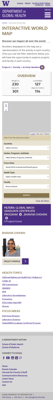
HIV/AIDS (6, 288)
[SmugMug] (20, 358)
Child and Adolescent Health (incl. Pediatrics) (22, 277)
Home (4, 23)
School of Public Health (12, 344)
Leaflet (32, 134)
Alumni (27, 3)
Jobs (4, 385)
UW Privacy (6, 397)
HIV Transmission (10, 285)
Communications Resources (14, 375)
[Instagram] (12, 358)
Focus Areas (9, 163)
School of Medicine (10, 347)
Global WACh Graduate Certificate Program (19, 211)
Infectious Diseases (11, 316)
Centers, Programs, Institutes (16, 153)
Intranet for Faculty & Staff (14, 372)
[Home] (14, 13)
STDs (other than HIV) (11, 303)
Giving (47, 5)
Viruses (5, 306)
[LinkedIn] (16, 358)
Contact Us (39, 5)
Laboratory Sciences (11, 320)
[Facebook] (4, 358)
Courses (20, 3)
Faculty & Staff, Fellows (41, 3)
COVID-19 (6, 281)
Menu (48, 10)
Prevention (7, 299)
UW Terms (18, 397)
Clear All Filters (42, 200)
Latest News (8, 378)
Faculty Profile (12, 261)
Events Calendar (9, 369)
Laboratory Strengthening (14, 295)
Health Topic (9, 172)
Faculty (7, 182)
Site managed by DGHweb (35, 397)
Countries (8, 143)
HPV (4, 292)
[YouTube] (8, 358)
